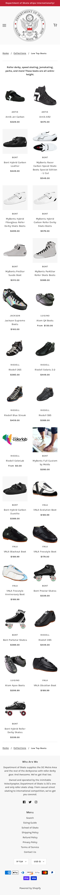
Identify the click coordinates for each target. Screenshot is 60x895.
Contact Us (30, 852)
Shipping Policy (30, 832)
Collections (20, 53)
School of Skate (30, 827)
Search (30, 817)
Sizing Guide (30, 822)
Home (6, 53)
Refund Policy (30, 837)
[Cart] (56, 25)
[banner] (29, 25)
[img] (24, 802)
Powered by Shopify (30, 888)
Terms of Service (30, 847)
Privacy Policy (30, 842)
